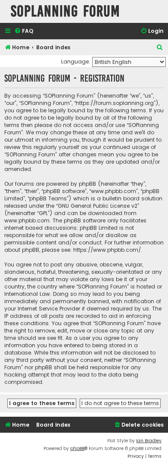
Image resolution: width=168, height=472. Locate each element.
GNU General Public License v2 (97, 205)
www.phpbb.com (27, 220)
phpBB (77, 448)
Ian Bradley (149, 440)
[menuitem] (23, 31)
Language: (75, 61)
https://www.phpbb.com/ (107, 249)
